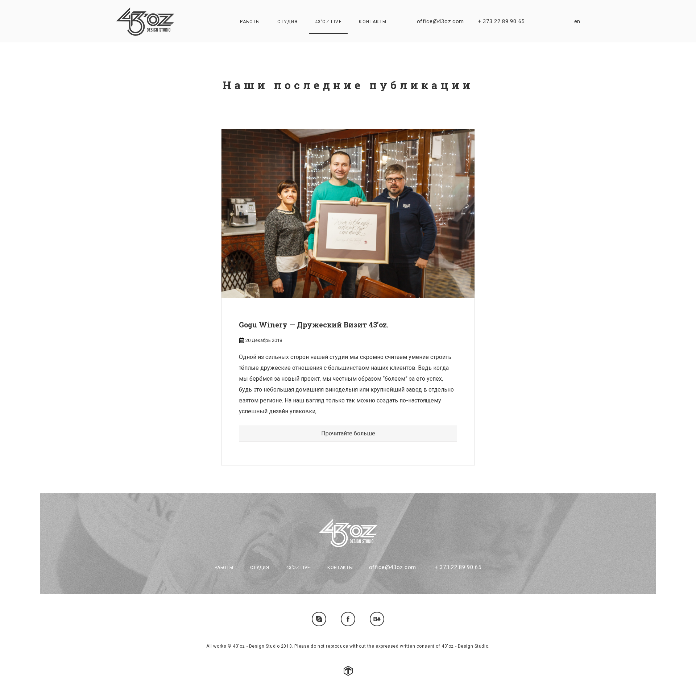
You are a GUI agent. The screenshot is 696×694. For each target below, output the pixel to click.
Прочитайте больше (348, 433)
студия (287, 21)
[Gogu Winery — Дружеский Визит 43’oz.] (348, 213)
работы (250, 21)
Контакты (372, 21)
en (577, 21)
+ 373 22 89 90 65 (501, 21)
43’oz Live (328, 21)
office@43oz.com (440, 21)
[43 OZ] (145, 21)
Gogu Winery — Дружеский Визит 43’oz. (314, 324)
